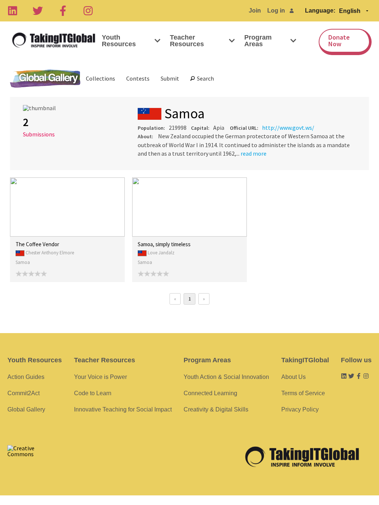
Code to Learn (92, 393)
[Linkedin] (12, 11)
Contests (138, 78)
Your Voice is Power (100, 377)
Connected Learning (210, 393)
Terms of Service (303, 393)
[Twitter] (38, 11)
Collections (100, 78)
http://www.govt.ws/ (288, 127)
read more (253, 153)
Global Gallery (45, 79)
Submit (170, 78)
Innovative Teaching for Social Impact (123, 409)
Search (204, 78)
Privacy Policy (300, 409)
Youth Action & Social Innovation (226, 377)
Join (255, 10)
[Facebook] (63, 11)
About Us (293, 377)
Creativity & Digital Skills (216, 409)
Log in (276, 10)
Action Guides (25, 377)
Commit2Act (23, 393)
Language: (320, 10)
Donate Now (339, 40)
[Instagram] (88, 11)
